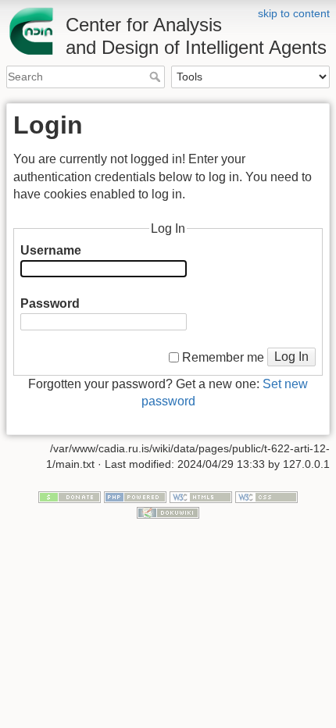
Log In (291, 356)
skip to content (294, 13)
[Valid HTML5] (201, 497)
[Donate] (69, 497)
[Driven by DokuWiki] (168, 511)
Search (156, 76)
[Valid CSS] (266, 497)
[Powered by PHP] (135, 497)
